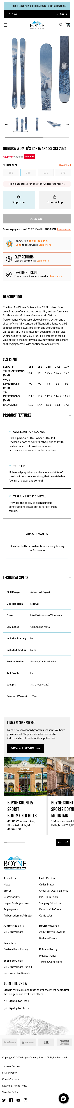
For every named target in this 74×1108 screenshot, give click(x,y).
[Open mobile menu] (5, 25)
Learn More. (45, 244)
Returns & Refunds (50, 909)
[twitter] (4, 1100)
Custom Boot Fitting (16, 949)
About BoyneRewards (52, 931)
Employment (11, 909)
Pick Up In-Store (49, 896)
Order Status (47, 884)
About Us (10, 878)
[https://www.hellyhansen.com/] (46, 1042)
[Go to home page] (15, 862)
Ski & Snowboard (13, 931)
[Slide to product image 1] (20, 124)
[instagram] (25, 1100)
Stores (7, 890)
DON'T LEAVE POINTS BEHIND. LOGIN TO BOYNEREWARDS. (38, 6)
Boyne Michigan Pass (16, 903)
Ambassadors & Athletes (18, 915)
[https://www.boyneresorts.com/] (10, 1042)
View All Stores (22, 748)
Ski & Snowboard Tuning (18, 966)
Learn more (64, 229)
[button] (64, 1098)
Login (19, 244)
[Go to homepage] (37, 24)
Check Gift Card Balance (53, 890)
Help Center (47, 878)
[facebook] (11, 1100)
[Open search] (61, 25)
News (7, 884)
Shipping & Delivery (51, 903)
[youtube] (18, 1100)
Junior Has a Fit (14, 925)
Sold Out (37, 218)
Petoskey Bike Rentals (17, 973)
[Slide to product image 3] (53, 124)
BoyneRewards (49, 925)
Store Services (13, 960)
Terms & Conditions (50, 961)
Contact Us (45, 915)
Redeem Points (48, 938)
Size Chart (65, 165)
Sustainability (12, 896)
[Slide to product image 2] (37, 124)
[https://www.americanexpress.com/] (64, 1042)
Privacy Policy (48, 949)
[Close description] (69, 296)
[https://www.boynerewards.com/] (28, 1042)
